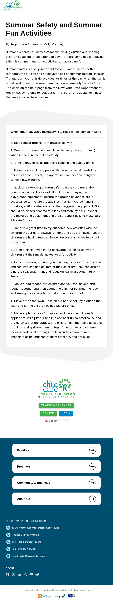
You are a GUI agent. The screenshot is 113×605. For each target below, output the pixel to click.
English (52, 421)
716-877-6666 (30, 534)
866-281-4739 (32, 541)
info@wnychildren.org (33, 556)
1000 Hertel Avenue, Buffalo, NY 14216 (35, 527)
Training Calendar (56, 405)
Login (66, 413)
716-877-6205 (27, 548)
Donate (48, 413)
